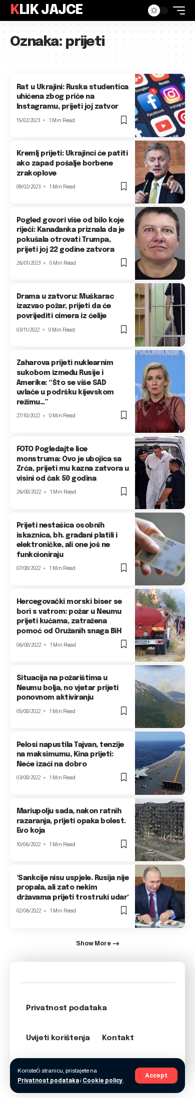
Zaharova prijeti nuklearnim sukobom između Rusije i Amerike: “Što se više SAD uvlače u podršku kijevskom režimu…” (65, 382)
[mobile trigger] (176, 10)
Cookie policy (102, 1080)
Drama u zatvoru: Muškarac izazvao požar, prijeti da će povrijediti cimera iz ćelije (65, 306)
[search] (132, 10)
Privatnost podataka (48, 1080)
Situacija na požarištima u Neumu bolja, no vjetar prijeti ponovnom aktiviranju (67, 688)
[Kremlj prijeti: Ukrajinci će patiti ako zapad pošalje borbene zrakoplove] (160, 172)
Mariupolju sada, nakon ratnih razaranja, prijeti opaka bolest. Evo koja (71, 821)
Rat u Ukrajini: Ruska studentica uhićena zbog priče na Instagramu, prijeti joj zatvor (72, 97)
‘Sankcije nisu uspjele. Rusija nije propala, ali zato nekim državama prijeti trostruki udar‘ (72, 888)
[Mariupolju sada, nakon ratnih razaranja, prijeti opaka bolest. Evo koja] (160, 829)
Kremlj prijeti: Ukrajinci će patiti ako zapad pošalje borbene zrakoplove (72, 163)
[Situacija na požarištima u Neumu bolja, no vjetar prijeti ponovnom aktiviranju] (160, 696)
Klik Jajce (46, 10)
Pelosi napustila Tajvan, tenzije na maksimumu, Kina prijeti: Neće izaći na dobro (70, 754)
